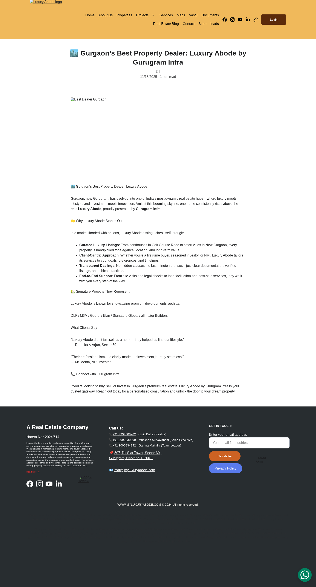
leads (214, 24)
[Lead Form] (262, 463)
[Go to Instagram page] (234, 19)
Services (166, 15)
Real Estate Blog (166, 24)
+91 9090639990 (124, 440)
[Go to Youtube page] (242, 19)
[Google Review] (86, 483)
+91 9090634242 (124, 445)
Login (274, 19)
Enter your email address (228, 434)
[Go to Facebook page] (226, 19)
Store (202, 24)
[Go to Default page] (255, 19)
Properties (124, 15)
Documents (210, 15)
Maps (181, 15)
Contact (189, 24)
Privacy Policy (225, 468)
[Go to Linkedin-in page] (249, 19)
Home (90, 15)
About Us (105, 15)
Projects (142, 15)
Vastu (193, 15)
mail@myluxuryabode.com (134, 470)
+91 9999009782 (124, 434)
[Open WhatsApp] (305, 575)
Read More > (33, 472)
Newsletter (225, 456)
